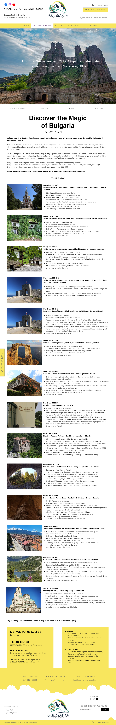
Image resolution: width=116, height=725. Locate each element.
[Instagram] (93, 699)
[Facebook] (90, 699)
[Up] (111, 720)
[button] (95, 9)
